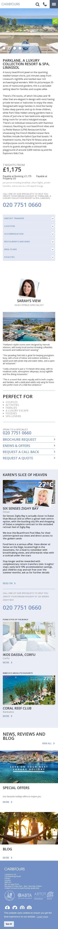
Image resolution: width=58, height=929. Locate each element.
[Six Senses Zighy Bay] (29, 502)
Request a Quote (18, 458)
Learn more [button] (42, 916)
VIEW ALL (47, 743)
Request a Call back (21, 452)
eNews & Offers (16, 446)
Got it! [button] (9, 924)
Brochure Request (19, 439)
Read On (8, 583)
